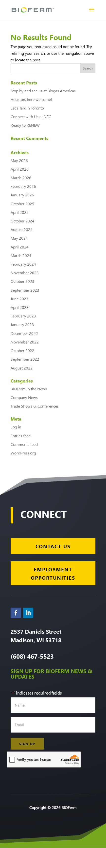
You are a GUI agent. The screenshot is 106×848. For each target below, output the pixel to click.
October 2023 (22, 281)
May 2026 (19, 160)
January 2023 (22, 324)
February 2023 (23, 315)
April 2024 (20, 246)
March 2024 (21, 255)
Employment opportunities (53, 573)
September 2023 (25, 290)
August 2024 (22, 229)
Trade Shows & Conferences (35, 406)
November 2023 (25, 272)
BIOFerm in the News (29, 388)
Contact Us (53, 546)
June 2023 (19, 298)
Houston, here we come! (31, 99)
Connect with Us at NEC (31, 116)
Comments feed (24, 444)
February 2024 (23, 264)
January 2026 (22, 194)
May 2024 (19, 238)
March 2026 (21, 177)
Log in (16, 426)
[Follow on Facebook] (16, 613)
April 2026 (20, 169)
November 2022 (25, 341)
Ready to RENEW (25, 125)
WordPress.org (23, 452)
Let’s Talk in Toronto (27, 107)
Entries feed (21, 435)
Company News (24, 397)
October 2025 (22, 203)
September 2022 (25, 359)
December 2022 (24, 333)
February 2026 (23, 186)
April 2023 (20, 307)
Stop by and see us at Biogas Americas (43, 90)
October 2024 (22, 220)
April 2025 (20, 212)
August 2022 (22, 367)
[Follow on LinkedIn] (28, 613)
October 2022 (22, 350)
